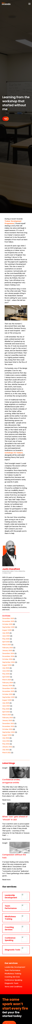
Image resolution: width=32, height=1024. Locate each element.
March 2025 (6, 645)
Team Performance (12, 970)
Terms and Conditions (13, 987)
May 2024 (5, 674)
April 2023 (6, 712)
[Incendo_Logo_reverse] (6, 4)
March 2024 (6, 680)
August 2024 (7, 665)
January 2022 (7, 747)
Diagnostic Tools (11, 983)
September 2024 (8, 662)
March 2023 (6, 715)
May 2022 (5, 744)
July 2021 (5, 750)
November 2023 (8, 691)
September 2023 (8, 697)
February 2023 (7, 718)
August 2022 (7, 735)
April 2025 (6, 642)
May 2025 (5, 639)
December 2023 (8, 688)
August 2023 (7, 700)
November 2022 (8, 726)
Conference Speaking (13, 980)
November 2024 (8, 656)
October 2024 (7, 659)
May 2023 (5, 709)
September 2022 (8, 732)
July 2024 (5, 668)
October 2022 (7, 729)
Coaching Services (12, 977)
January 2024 (7, 685)
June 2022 (6, 741)
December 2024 (8, 653)
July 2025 (5, 633)
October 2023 (7, 694)
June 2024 (6, 671)
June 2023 (6, 706)
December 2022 (8, 723)
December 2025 (8, 618)
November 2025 (8, 621)
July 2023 (5, 703)
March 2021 (6, 753)
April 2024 (6, 677)
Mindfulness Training (13, 973)
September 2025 (8, 627)
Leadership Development (15, 967)
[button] (29, 4)
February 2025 (7, 648)
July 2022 (5, 738)
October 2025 (7, 624)
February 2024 (7, 683)
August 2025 (7, 630)
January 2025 (7, 650)
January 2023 (7, 720)
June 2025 (6, 636)
